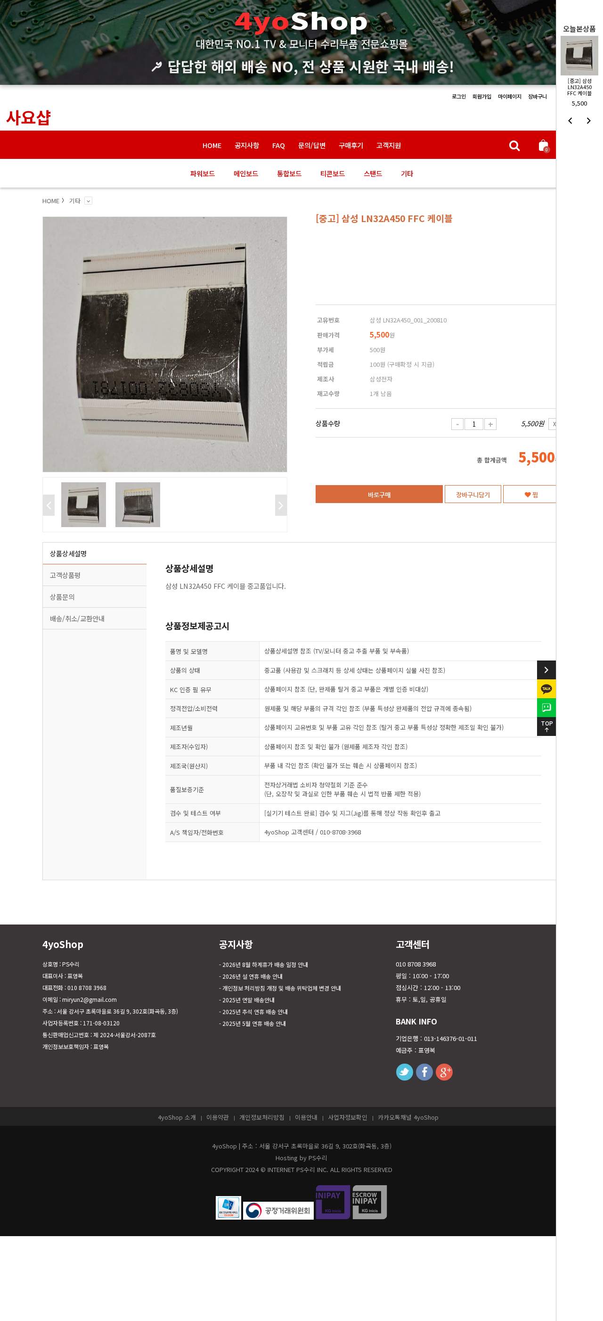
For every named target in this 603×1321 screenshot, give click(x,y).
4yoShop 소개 (177, 1117)
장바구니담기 (473, 494)
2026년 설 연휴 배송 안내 (252, 976)
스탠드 (373, 173)
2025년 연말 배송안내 (248, 1000)
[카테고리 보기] (88, 200)
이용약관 (217, 1117)
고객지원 (388, 145)
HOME (212, 145)
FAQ (278, 145)
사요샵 (28, 117)
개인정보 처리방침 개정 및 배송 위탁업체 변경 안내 (281, 988)
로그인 (459, 96)
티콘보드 (332, 173)
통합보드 (289, 173)
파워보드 (202, 173)
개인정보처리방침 (262, 1117)
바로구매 (379, 494)
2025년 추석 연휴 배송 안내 (255, 1011)
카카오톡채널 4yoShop (408, 1117)
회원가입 (482, 96)
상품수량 (328, 423)
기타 (407, 173)
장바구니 (537, 96)
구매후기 (351, 145)
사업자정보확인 (347, 1117)
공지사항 (247, 145)
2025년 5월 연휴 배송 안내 (254, 1023)
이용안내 (306, 1117)
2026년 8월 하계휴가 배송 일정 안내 (265, 964)
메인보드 (246, 173)
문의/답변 (312, 145)
